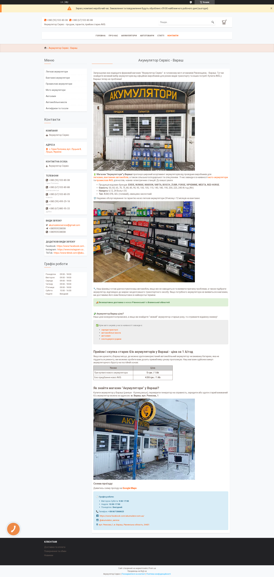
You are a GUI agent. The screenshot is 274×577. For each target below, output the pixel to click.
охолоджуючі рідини (111, 339)
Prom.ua (152, 568)
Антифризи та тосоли (57, 108)
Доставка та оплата (54, 547)
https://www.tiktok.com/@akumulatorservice (76, 253)
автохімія (106, 336)
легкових (98, 177)
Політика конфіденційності (159, 574)
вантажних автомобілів (116, 177)
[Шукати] (212, 22)
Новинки (48, 555)
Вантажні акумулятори (58, 78)
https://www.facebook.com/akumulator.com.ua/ (122, 516)
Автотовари (147, 35)
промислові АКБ (104, 180)
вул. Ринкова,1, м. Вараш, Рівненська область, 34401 (124, 524)
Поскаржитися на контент (133, 574)
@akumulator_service (109, 520)
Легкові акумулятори (57, 71)
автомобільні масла (111, 333)
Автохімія (51, 96)
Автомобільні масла (56, 102)
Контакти (172, 35)
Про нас (113, 35)
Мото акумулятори (55, 90)
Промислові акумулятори (59, 84)
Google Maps (130, 488)
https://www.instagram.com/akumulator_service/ (82, 249)
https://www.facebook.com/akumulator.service (80, 246)
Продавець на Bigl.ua (137, 571)
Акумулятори (129, 35)
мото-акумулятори (218, 177)
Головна (100, 35)
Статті (160, 35)
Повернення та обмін (55, 551)
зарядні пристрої (109, 330)
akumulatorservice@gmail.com (64, 225)
